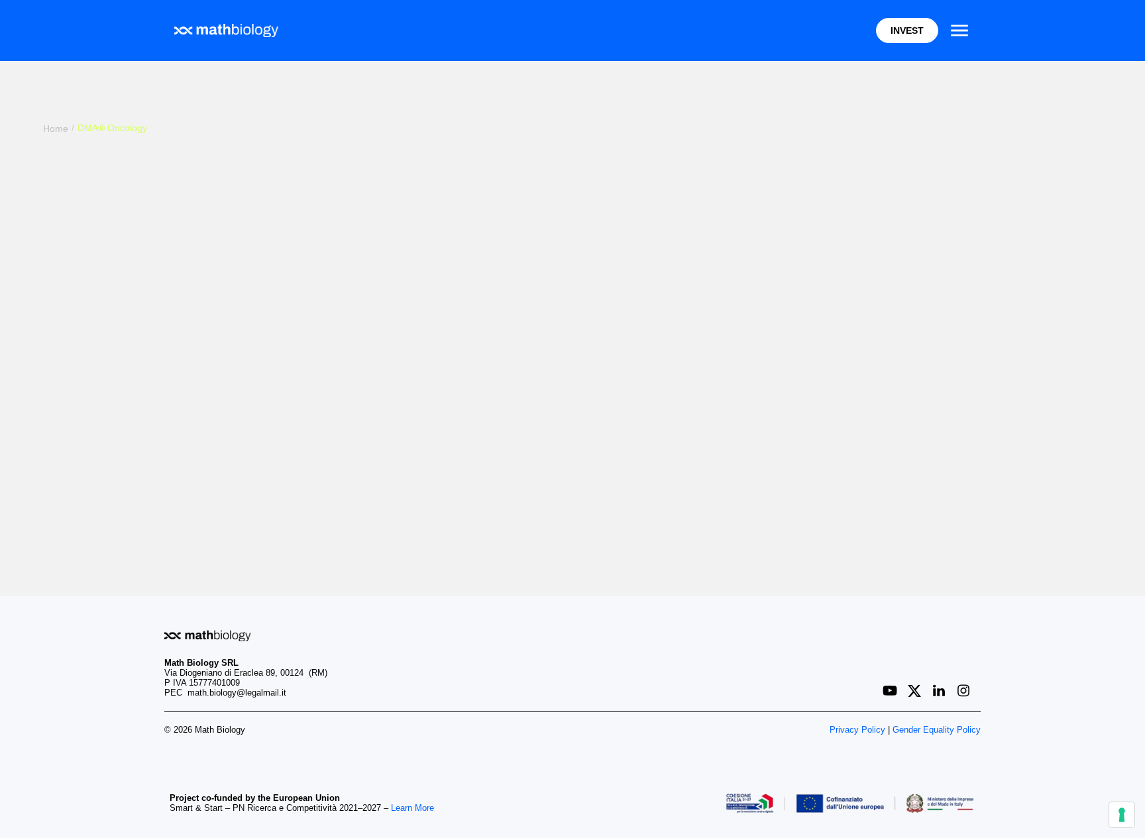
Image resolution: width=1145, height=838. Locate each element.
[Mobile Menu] (959, 30)
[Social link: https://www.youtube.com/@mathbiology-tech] (895, 691)
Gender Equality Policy (937, 730)
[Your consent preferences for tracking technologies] (1121, 814)
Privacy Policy (857, 730)
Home (55, 128)
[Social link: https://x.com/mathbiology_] (919, 691)
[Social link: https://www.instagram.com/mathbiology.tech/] (968, 691)
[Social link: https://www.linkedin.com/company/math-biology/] (944, 691)
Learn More (412, 808)
